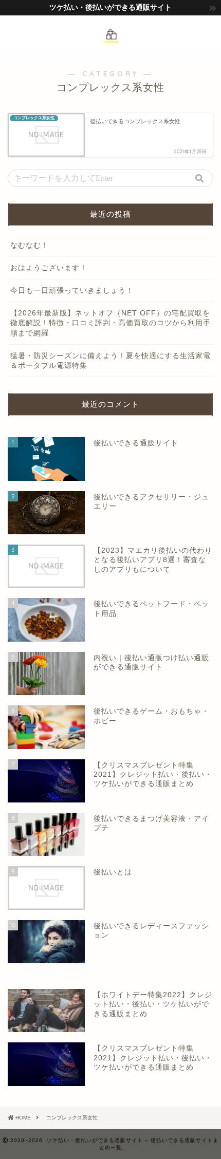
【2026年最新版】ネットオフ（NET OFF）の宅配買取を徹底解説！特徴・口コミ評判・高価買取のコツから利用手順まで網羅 (110, 323)
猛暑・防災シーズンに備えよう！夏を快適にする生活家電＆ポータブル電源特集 (110, 360)
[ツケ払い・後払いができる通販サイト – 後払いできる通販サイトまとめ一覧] (110, 40)
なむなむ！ (29, 245)
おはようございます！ (48, 268)
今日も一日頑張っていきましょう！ (72, 290)
